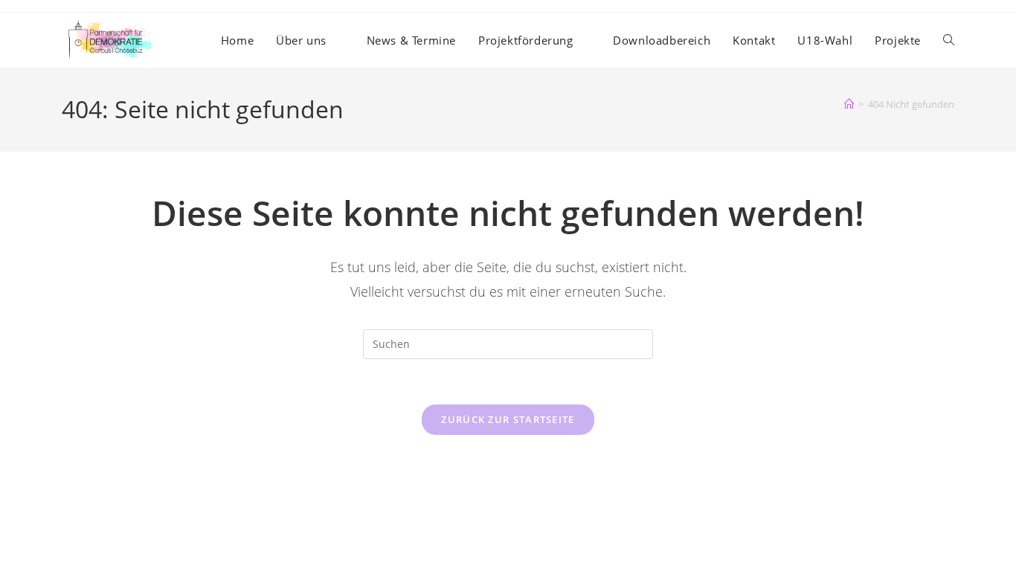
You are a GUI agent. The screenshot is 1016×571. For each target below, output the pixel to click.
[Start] (849, 104)
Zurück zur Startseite (507, 419)
